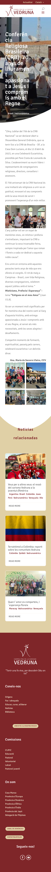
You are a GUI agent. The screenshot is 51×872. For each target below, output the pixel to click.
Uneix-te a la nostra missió (25, 726)
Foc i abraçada (12, 700)
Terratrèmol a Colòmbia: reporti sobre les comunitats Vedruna (25, 548)
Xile (41, 497)
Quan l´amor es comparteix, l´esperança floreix (24, 603)
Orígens (8, 697)
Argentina (13, 494)
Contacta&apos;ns (14, 837)
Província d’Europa (14, 796)
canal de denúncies (15, 829)
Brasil (10, 113)
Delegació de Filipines (15, 815)
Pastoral (9, 757)
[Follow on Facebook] (22, 857)
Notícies (9, 708)
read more (14, 506)
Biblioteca (10, 712)
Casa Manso (10, 792)
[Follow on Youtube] (28, 857)
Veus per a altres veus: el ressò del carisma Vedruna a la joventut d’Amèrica (24, 487)
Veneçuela (33, 497)
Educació (9, 753)
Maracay (13, 608)
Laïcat (8, 765)
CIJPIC (8, 750)
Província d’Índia (13, 807)
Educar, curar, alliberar (16, 704)
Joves (38, 494)
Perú (10, 497)
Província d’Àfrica (13, 804)
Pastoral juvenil (12, 768)
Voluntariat (10, 761)
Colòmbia (30, 494)
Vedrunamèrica (22, 113)
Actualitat (28, 2)
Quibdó (22, 553)
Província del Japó (13, 811)
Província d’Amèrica (14, 800)
